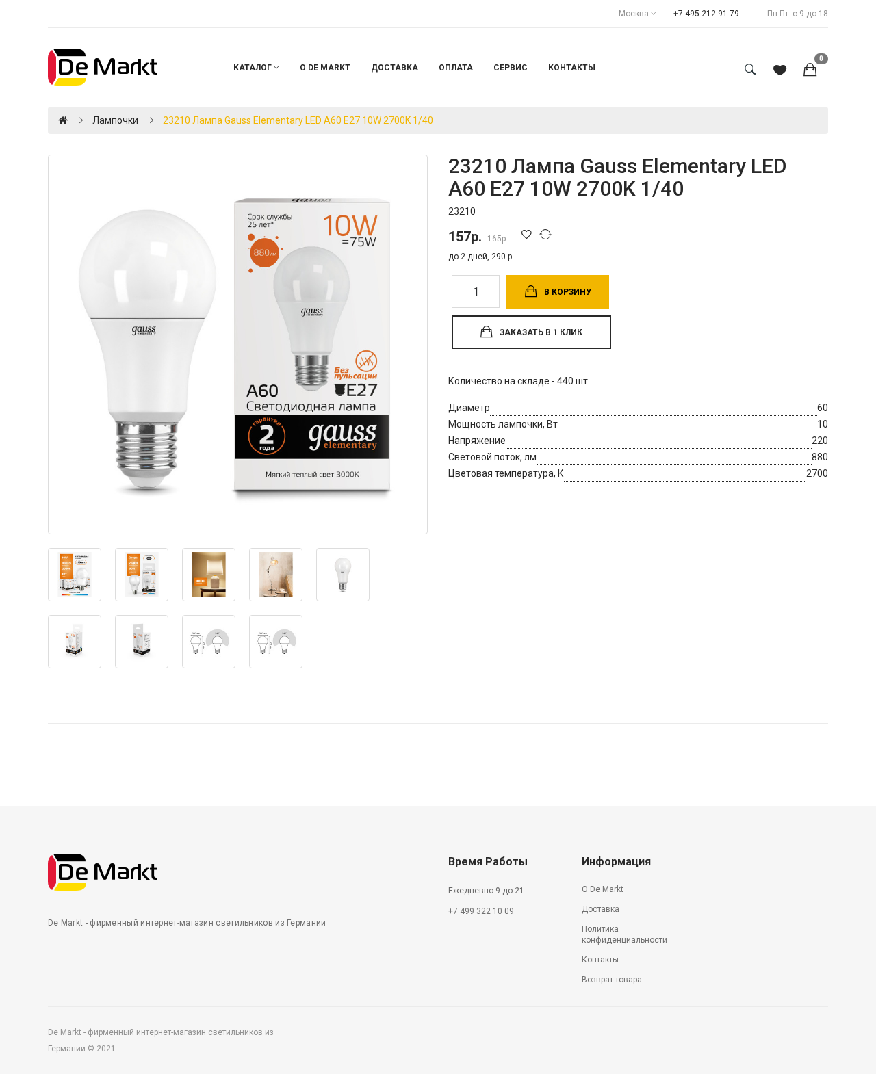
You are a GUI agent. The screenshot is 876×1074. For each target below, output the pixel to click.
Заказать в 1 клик (541, 332)
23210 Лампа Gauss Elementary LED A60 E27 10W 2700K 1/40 (298, 120)
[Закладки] (779, 71)
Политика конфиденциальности (624, 934)
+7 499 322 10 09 (481, 911)
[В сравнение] (547, 234)
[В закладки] (529, 234)
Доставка (600, 909)
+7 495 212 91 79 (706, 13)
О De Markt (602, 889)
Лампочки (115, 120)
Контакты (600, 960)
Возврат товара (612, 979)
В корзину (567, 292)
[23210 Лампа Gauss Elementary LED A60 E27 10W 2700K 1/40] (238, 344)
